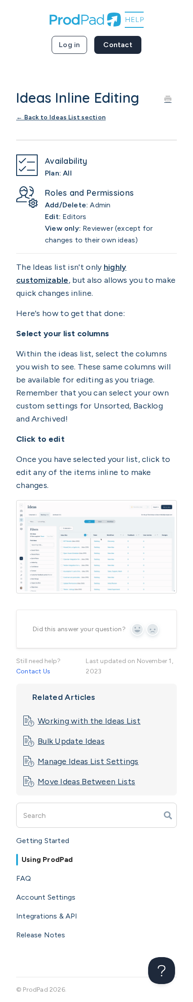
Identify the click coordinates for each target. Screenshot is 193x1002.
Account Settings (45, 897)
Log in (69, 44)
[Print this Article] (168, 99)
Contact (117, 44)
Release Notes (41, 935)
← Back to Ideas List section (60, 117)
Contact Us (33, 671)
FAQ (23, 878)
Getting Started (42, 840)
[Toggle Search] (168, 815)
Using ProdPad (47, 859)
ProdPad (35, 989)
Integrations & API (47, 916)
